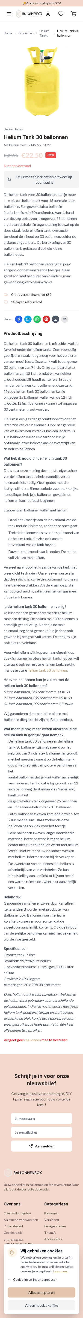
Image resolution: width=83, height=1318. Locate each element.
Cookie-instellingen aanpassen (35, 1279)
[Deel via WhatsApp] (37, 319)
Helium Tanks (44, 33)
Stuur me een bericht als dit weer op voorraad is (44, 179)
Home (8, 33)
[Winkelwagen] (73, 13)
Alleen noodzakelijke (41, 1305)
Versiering (51, 1220)
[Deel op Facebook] (18, 319)
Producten (26, 33)
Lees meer (60, 1271)
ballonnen (33, 1040)
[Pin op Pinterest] (46, 319)
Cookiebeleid (13, 1232)
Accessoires (53, 1239)
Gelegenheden (55, 1226)
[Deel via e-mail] (55, 319)
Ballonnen (51, 1213)
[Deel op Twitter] (28, 319)
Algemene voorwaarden (21, 1220)
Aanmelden (44, 1146)
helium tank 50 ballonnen (47, 670)
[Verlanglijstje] (60, 13)
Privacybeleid (13, 1226)
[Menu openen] (9, 13)
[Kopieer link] (64, 319)
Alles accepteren (41, 1292)
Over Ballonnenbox (17, 1213)
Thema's (50, 1232)
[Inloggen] (47, 13)
